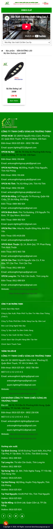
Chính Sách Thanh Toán (11, 344)
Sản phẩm (10, 50)
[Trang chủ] (2, 50)
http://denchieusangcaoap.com (24, 289)
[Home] (26, 3)
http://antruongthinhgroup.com (22, 393)
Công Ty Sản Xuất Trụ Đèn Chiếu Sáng (17, 330)
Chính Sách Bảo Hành (10, 309)
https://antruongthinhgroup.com (23, 293)
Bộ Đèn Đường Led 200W (15, 53)
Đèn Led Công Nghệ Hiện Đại (13, 326)
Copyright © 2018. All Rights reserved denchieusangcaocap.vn (26, 527)
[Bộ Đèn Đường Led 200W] (14, 72)
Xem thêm (14, 100)
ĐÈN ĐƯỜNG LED (24, 50)
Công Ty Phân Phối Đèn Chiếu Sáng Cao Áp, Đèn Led (23, 321)
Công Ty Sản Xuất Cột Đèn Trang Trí (16, 335)
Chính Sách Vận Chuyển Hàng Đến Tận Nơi (19, 340)
